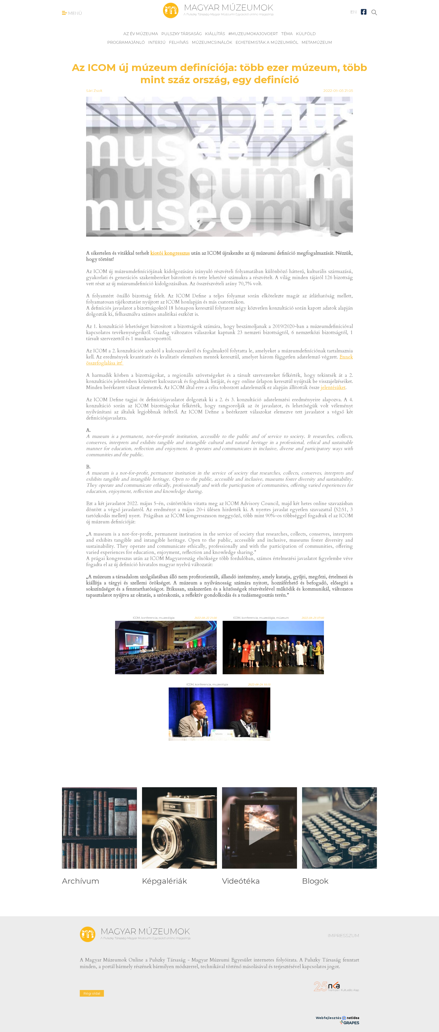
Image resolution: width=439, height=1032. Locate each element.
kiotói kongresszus (170, 253)
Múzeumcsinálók (212, 42)
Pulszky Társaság (181, 33)
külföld (306, 33)
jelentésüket (333, 387)
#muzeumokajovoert (253, 33)
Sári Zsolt (94, 90)
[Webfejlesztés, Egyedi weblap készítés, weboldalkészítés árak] (349, 1022)
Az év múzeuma (140, 33)
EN (353, 12)
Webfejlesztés (329, 1018)
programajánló (126, 42)
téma (287, 33)
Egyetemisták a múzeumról (267, 42)
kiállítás (215, 33)
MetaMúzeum (317, 42)
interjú (157, 42)
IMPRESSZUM (343, 935)
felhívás (179, 42)
